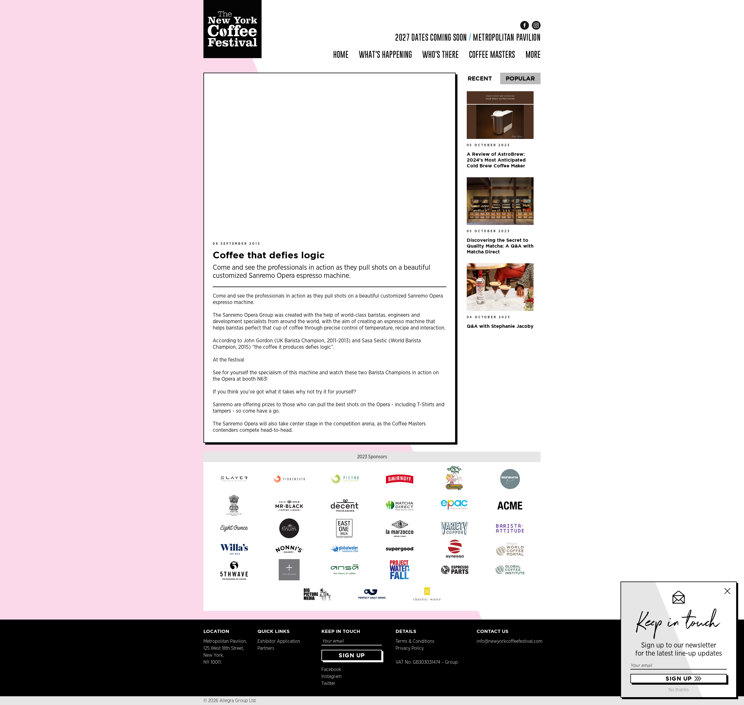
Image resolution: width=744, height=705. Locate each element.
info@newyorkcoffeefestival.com (509, 641)
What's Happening (385, 54)
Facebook (331, 669)
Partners (265, 648)
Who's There (440, 54)
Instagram (331, 676)
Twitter (328, 683)
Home (340, 54)
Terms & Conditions (415, 641)
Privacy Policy (410, 648)
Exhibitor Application (278, 641)
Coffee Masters (492, 54)
